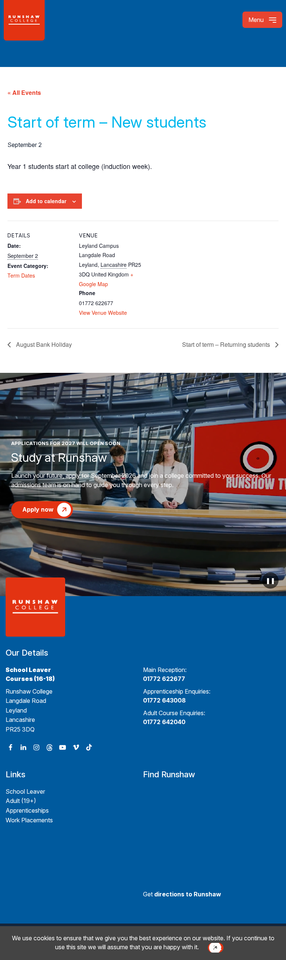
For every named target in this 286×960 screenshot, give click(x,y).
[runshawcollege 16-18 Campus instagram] (36, 747)
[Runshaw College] (36, 20)
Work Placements (29, 820)
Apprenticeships (27, 810)
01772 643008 (164, 700)
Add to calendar (46, 201)
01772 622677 (164, 678)
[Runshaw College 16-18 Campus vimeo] (75, 747)
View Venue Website (103, 312)
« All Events (24, 92)
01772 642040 (164, 722)
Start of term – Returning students (226, 344)
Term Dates (21, 275)
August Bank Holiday (43, 344)
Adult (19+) (21, 800)
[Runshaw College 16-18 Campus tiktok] (88, 747)
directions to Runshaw (187, 894)
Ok (217, 947)
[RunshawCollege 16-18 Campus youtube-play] (62, 747)
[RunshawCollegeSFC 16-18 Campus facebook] (10, 747)
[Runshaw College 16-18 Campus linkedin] (23, 747)
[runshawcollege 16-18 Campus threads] (49, 747)
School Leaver (25, 791)
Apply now (38, 509)
